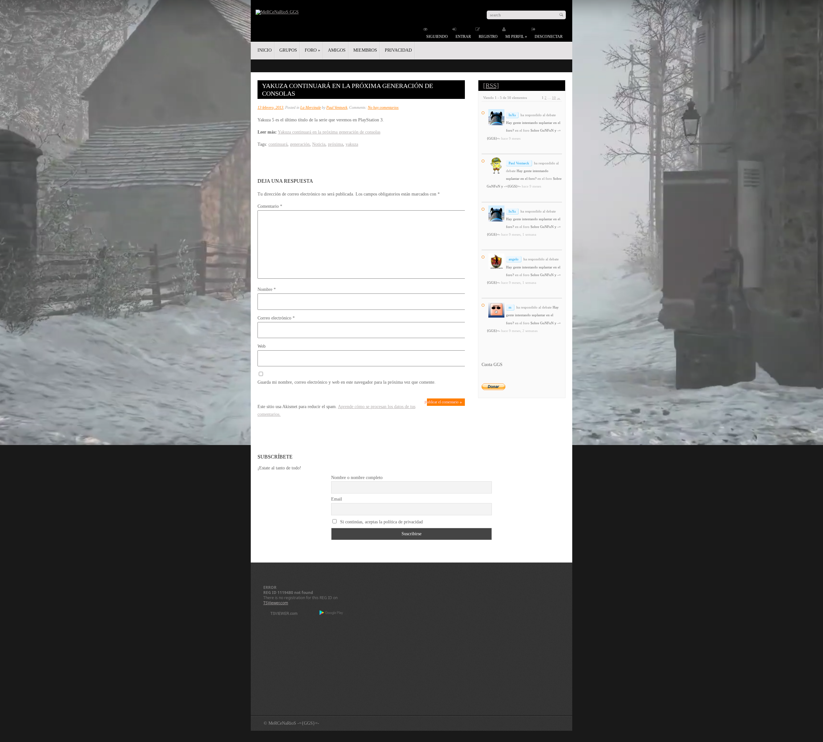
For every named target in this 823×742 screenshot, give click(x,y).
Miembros (365, 50)
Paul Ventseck (336, 107)
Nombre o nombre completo (357, 477)
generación (300, 144)
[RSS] (491, 85)
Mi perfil (516, 37)
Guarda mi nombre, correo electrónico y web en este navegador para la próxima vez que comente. (347, 382)
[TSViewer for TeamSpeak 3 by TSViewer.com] (281, 614)
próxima (335, 144)
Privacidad (398, 50)
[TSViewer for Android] (332, 613)
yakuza (352, 144)
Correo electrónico (276, 318)
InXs (512, 115)
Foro (312, 50)
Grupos (288, 50)
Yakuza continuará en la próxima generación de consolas (329, 132)
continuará (277, 144)
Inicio (265, 50)
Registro (488, 37)
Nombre (267, 289)
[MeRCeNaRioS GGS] (277, 12)
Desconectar (549, 37)
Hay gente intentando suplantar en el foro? (532, 315)
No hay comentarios (383, 107)
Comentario (270, 206)
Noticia (318, 144)
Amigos (337, 50)
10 (554, 98)
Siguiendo (437, 37)
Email (336, 499)
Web (262, 346)
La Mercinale (310, 107)
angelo (514, 259)
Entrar (463, 37)
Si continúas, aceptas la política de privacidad (381, 521)
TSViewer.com (275, 603)
